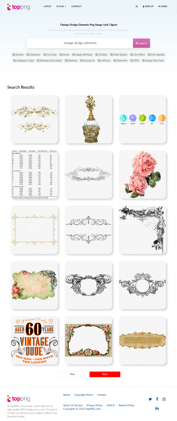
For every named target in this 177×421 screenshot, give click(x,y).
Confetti (102, 54)
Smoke (19, 54)
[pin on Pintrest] (53, 100)
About (66, 395)
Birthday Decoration (50, 60)
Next (105, 374)
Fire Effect (139, 54)
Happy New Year (154, 60)
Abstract (72, 60)
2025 (136, 60)
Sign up (148, 6)
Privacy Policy (95, 405)
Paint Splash (120, 54)
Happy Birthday (83, 54)
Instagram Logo (25, 60)
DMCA (111, 405)
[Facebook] (157, 399)
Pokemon (121, 60)
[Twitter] (150, 399)
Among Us (89, 60)
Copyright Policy (83, 395)
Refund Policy (126, 405)
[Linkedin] (157, 408)
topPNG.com (93, 409)
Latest (47, 6)
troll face (105, 60)
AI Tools (60, 6)
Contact (76, 6)
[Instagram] (164, 399)
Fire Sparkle (157, 54)
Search (142, 43)
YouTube (51, 54)
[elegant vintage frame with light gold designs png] (34, 229)
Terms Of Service (72, 405)
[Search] (136, 6)
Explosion (34, 54)
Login (163, 6)
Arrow (65, 54)
